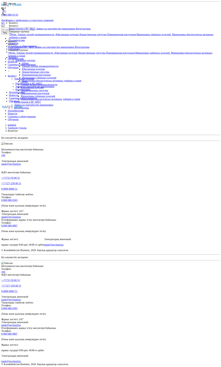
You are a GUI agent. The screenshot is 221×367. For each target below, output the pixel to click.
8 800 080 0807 (9, 225)
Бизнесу (13, 57)
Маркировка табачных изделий (153, 34)
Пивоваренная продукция (121, 34)
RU (4, 11)
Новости (13, 43)
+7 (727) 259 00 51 (11, 183)
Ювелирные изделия (67, 34)
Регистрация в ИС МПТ (22, 28)
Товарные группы (25, 60)
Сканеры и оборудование (23, 46)
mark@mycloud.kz (11, 164)
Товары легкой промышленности (36, 34)
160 (3, 155)
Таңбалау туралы (17, 127)
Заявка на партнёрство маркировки (56, 28)
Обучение (14, 49)
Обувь (13, 34)
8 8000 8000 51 (9, 188)
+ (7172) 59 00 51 (10, 177)
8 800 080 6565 (9, 200)
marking (12, 125)
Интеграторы (83, 28)
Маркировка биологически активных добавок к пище (51, 80)
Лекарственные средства (93, 34)
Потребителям (17, 40)
